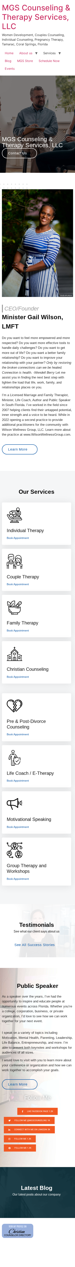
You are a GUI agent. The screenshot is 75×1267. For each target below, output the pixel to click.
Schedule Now (49, 61)
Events (10, 69)
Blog (8, 61)
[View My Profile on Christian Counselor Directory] (17, 1237)
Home (9, 53)
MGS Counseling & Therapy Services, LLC (36, 17)
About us (25, 53)
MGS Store (25, 61)
